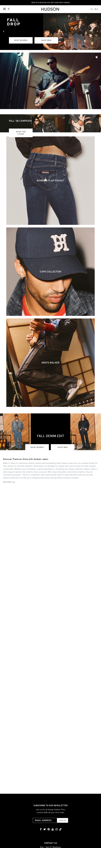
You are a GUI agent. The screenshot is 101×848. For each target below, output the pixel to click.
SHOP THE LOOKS (21, 133)
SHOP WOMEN (37, 447)
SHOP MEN (62, 447)
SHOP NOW (20, 51)
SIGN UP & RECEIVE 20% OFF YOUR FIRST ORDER (50, 3)
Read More (8, 482)
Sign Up (62, 820)
